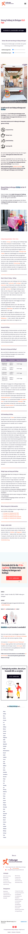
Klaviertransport (9, 405)
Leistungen (19, 646)
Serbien (12, 532)
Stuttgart (18, 283)
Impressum (14, 932)
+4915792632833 (5, 605)
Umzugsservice (6, 889)
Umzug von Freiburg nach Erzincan (12, 516)
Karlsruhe (11, 283)
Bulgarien (19, 532)
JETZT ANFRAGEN (14, 676)
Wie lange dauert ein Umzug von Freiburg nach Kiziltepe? (13, 475)
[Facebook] (13, 927)
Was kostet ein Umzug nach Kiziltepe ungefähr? (14, 489)
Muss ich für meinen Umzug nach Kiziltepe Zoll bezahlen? (13, 491)
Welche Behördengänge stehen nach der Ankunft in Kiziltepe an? (13, 498)
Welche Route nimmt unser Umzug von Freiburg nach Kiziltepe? (14, 495)
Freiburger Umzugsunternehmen (6, 239)
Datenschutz (18, 932)
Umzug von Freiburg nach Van (11, 515)
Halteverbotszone (5, 397)
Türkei (14, 239)
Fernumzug (17, 263)
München (3, 285)
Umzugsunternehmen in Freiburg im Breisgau (15, 636)
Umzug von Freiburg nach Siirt (11, 513)
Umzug (8, 242)
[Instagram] (16, 927)
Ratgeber (9, 932)
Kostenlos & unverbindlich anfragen (13, 30)
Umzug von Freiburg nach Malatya (12, 518)
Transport (8, 289)
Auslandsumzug (5, 540)
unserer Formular (17, 166)
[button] (25, 3)
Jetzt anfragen (14, 578)
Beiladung (9, 308)
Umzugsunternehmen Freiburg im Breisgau (11, 929)
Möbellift (20, 401)
